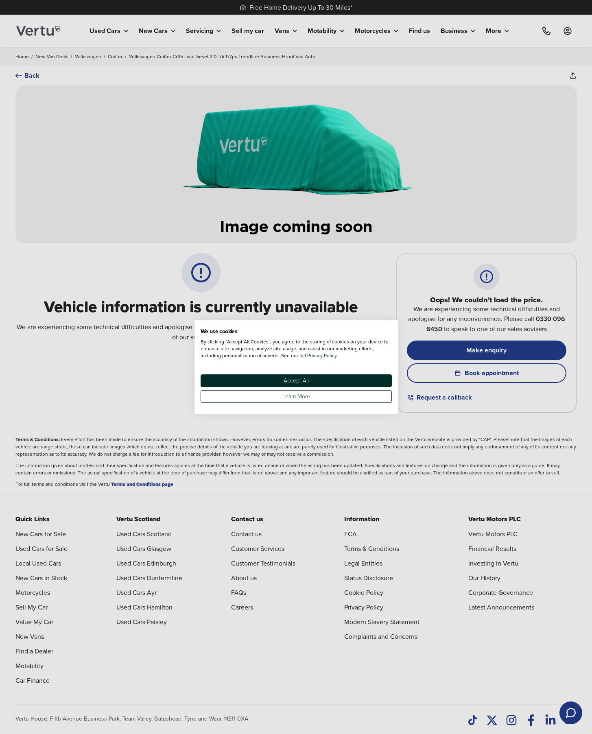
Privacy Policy (322, 355)
